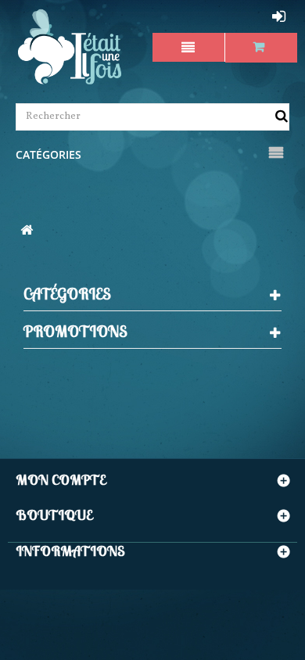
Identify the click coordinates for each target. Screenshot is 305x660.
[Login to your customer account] (280, 16)
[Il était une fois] (70, 47)
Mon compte (61, 480)
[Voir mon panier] (261, 47)
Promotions (75, 331)
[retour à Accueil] (27, 232)
